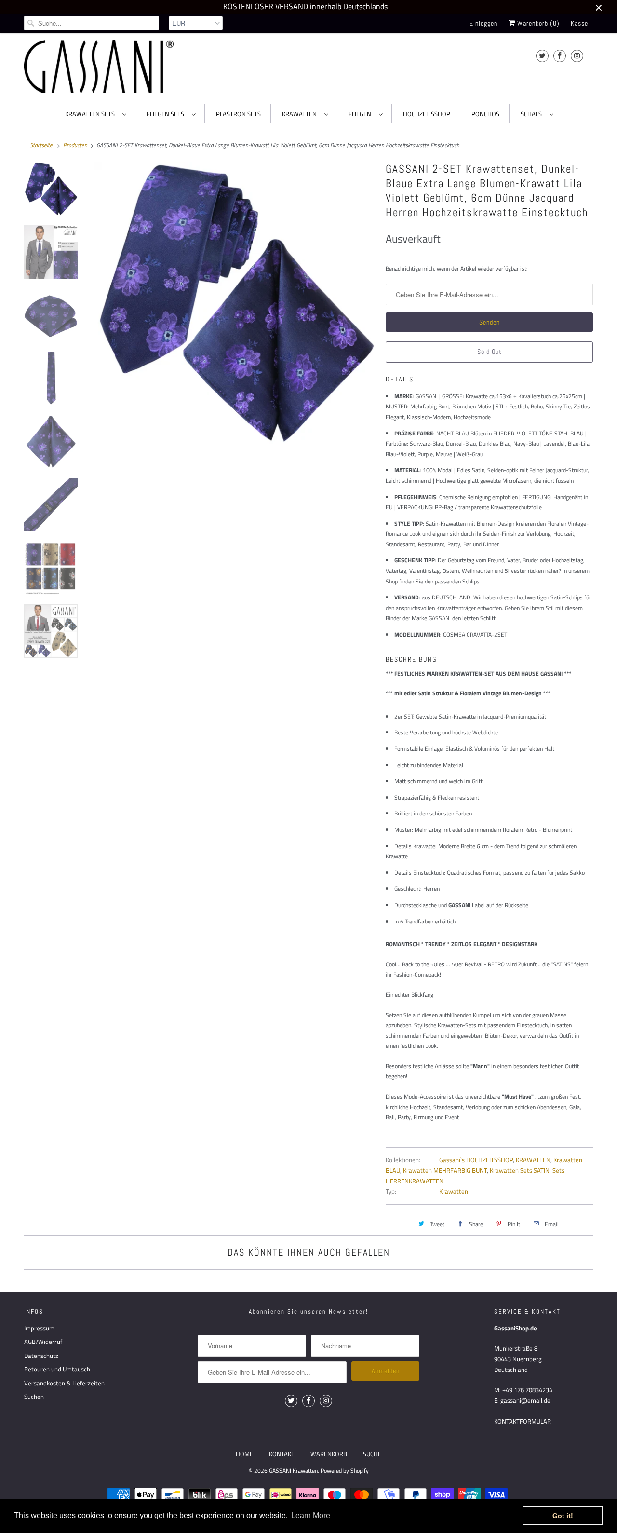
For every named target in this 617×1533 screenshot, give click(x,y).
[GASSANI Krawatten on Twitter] (542, 56)
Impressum (39, 1328)
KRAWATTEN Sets (91, 114)
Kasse (579, 23)
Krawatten (453, 1191)
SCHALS (533, 114)
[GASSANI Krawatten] (99, 66)
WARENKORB (328, 1454)
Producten (75, 144)
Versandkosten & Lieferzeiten (64, 1383)
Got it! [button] (562, 1515)
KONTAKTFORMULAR (522, 1421)
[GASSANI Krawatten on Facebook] (559, 56)
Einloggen (483, 23)
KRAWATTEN (301, 114)
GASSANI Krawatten (293, 1470)
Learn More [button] (310, 1515)
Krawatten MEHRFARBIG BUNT (445, 1170)
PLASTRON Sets (238, 114)
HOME (244, 1454)
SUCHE (372, 1454)
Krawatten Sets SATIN (520, 1170)
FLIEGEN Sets (167, 114)
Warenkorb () (537, 23)
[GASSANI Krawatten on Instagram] (577, 56)
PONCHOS (485, 114)
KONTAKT (282, 1454)
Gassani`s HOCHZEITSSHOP (476, 1160)
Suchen (34, 1396)
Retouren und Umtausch (57, 1369)
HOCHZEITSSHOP (426, 114)
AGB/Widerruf (43, 1341)
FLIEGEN (361, 114)
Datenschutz (41, 1355)
